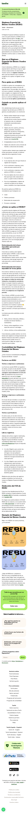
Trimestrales (14, 696)
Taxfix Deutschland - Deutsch (14, 732)
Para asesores (14, 720)
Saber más (14, 606)
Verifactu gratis (14, 681)
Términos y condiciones (14, 795)
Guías (13, 661)
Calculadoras (19, 661)
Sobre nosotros (14, 708)
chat (17, 782)
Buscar (23, 657)
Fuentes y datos (14, 802)
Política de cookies (14, 790)
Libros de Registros (8, 443)
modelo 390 (8, 497)
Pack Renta (14, 679)
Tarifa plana (14, 688)
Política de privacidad (14, 792)
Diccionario (10, 27)
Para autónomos (14, 686)
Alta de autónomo (14, 691)
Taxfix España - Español (14, 727)
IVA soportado (9, 504)
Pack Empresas (14, 676)
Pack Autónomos (14, 674)
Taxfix (3, 27)
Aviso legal (14, 800)
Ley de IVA (15, 139)
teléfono (14, 784)
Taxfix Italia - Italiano (14, 737)
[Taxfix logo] (5, 3)
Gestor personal (14, 693)
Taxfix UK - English (14, 730)
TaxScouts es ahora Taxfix (14, 710)
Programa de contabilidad (14, 700)
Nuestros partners (14, 718)
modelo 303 (7, 495)
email (21, 782)
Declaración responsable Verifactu (14, 797)
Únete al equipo (14, 715)
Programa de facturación (14, 698)
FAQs (14, 722)
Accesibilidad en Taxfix (14, 713)
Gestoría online (14, 671)
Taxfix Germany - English (14, 735)
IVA (19, 38)
